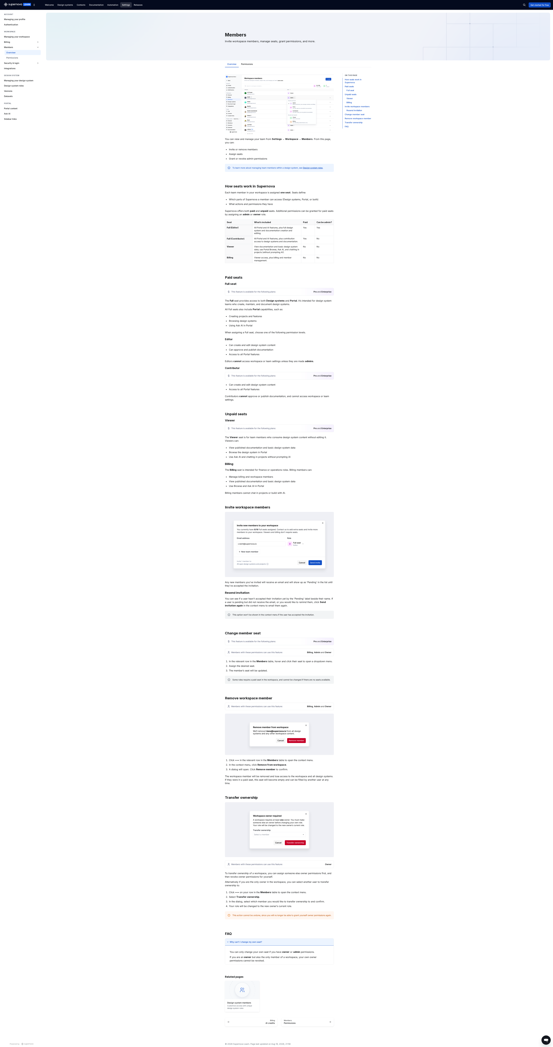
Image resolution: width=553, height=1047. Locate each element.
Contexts (81, 5)
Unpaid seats (350, 94)
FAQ (347, 126)
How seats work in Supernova (353, 81)
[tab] (232, 64)
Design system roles (313, 168)
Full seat (350, 90)
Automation (112, 5)
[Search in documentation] (524, 4)
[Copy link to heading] (223, 186)
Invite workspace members (357, 106)
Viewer (349, 98)
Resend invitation (354, 110)
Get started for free (540, 5)
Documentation (96, 5)
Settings (126, 5)
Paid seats (349, 86)
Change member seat (354, 114)
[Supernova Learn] (17, 5)
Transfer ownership (353, 122)
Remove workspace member (358, 118)
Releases (138, 5)
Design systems (65, 5)
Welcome (49, 5)
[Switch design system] (34, 4)
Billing (349, 102)
